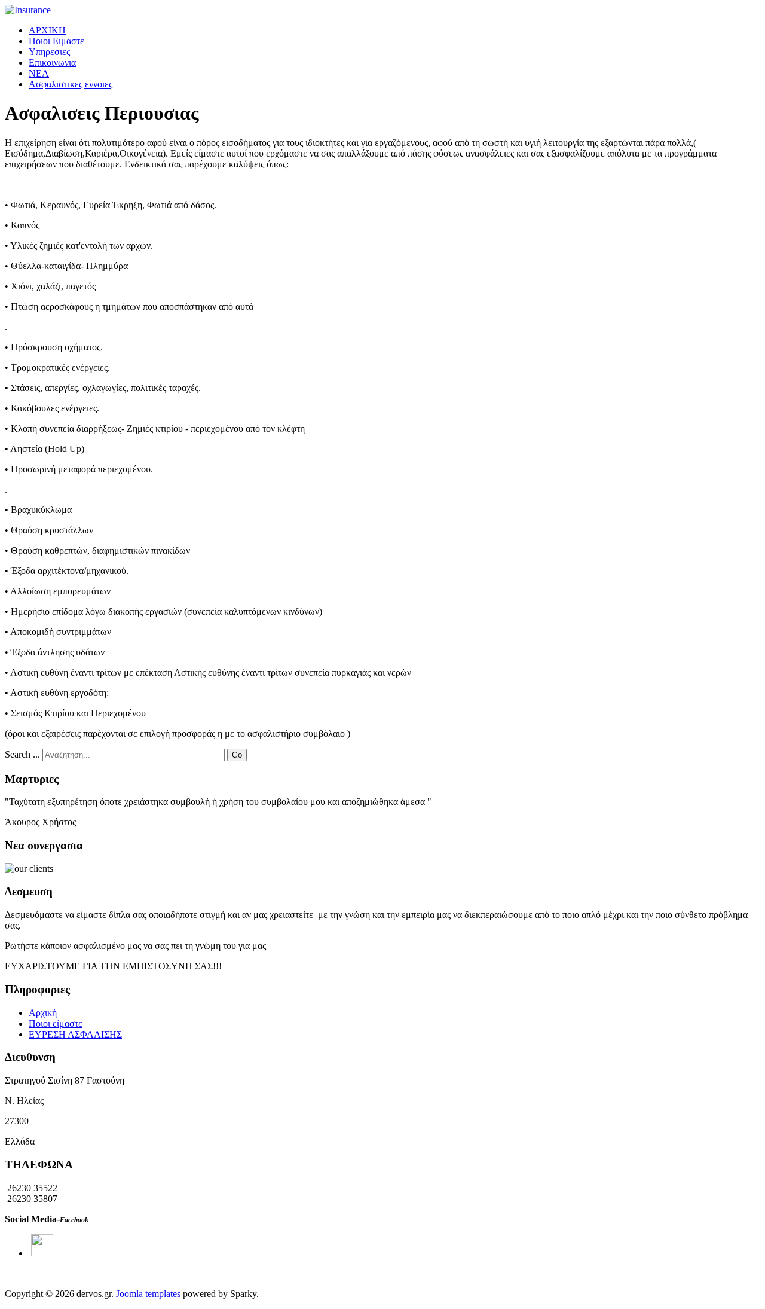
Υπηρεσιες (49, 52)
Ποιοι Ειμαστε (56, 41)
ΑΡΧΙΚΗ (47, 30)
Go (237, 754)
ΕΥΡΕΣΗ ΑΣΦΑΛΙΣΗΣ (75, 1034)
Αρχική (43, 1013)
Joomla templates (148, 1294)
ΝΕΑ (39, 73)
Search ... (22, 754)
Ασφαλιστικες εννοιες (70, 84)
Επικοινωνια (52, 62)
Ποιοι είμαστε (55, 1023)
